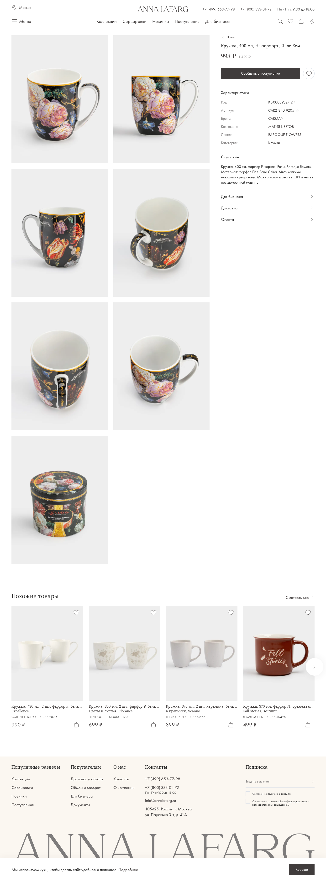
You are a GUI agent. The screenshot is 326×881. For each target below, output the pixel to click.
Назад (231, 37)
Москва (25, 7)
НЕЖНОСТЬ (97, 717)
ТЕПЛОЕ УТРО (176, 717)
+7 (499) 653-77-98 (219, 9)
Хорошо (302, 869)
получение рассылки (279, 793)
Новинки (160, 21)
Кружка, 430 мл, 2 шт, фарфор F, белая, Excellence (46, 708)
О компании (124, 787)
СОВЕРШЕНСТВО (23, 717)
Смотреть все (297, 597)
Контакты (121, 779)
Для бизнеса (217, 21)
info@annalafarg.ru (160, 800)
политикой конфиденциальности (288, 801)
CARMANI (276, 118)
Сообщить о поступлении (260, 73)
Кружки (274, 142)
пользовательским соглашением (270, 804)
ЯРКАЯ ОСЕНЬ (253, 717)
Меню (25, 21)
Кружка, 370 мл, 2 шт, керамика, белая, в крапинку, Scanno (201, 708)
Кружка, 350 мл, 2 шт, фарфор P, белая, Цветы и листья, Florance (124, 708)
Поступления (187, 21)
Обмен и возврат (85, 787)
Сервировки (134, 21)
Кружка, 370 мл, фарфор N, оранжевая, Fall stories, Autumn (278, 708)
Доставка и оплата (87, 779)
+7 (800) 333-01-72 (256, 9)
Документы (80, 804)
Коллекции (106, 21)
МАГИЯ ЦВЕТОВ (281, 126)
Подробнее (128, 869)
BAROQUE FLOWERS (284, 134)
